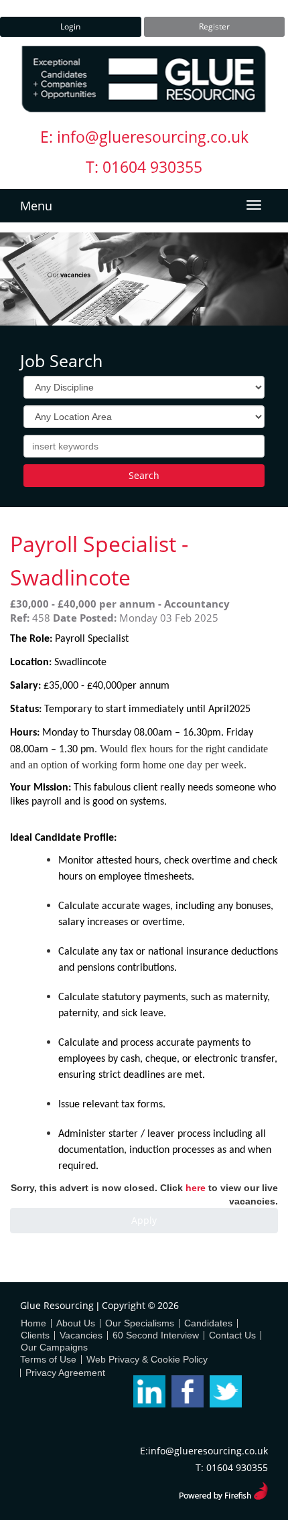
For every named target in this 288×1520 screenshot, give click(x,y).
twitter (226, 1391)
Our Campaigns (54, 1347)
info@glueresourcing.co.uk (152, 136)
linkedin (149, 1391)
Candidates (208, 1323)
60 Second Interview (156, 1335)
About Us (75, 1323)
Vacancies (81, 1335)
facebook (187, 1391)
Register (214, 26)
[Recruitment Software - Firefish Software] (223, 1489)
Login (70, 26)
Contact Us (232, 1335)
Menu (36, 206)
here (196, 1187)
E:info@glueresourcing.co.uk (204, 1450)
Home (33, 1323)
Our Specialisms (139, 1323)
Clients (35, 1335)
